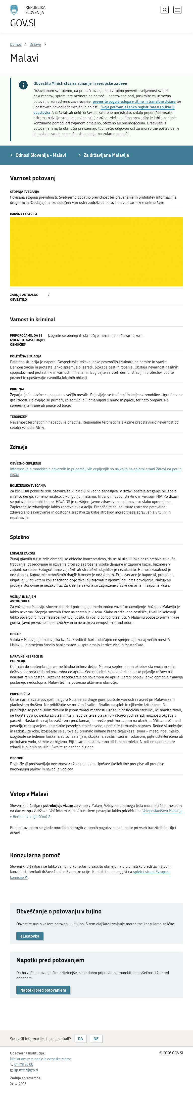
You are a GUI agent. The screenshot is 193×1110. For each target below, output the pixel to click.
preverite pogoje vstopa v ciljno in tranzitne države (134, 101)
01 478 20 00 (23, 1064)
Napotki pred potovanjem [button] (43, 990)
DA (80, 1038)
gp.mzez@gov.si (26, 1070)
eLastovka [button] (29, 936)
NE (96, 1038)
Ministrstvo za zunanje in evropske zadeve (41, 1059)
